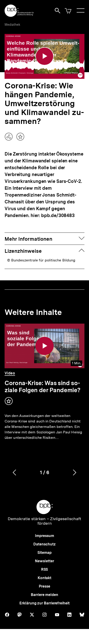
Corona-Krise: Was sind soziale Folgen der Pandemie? (43, 386)
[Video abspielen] (44, 56)
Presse (44, 586)
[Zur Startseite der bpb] (19, 15)
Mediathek (12, 24)
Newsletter (44, 561)
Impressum (44, 536)
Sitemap (44, 552)
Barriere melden (44, 595)
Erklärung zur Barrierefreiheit (44, 603)
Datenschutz (44, 544)
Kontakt (44, 578)
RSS (44, 569)
